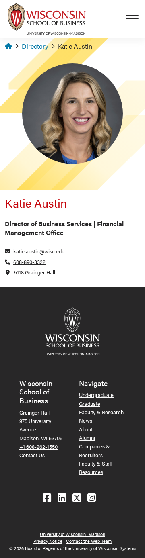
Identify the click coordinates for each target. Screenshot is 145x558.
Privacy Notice (47, 541)
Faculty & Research (101, 412)
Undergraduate (96, 395)
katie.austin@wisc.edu (38, 251)
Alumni (87, 437)
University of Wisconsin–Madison (72, 534)
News (85, 420)
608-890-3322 (29, 262)
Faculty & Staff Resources (95, 468)
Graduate (89, 403)
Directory (35, 46)
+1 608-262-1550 (38, 446)
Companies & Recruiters (94, 450)
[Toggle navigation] (135, 19)
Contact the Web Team (89, 541)
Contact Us (32, 455)
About (86, 429)
